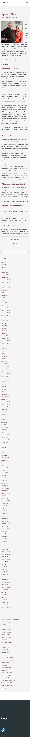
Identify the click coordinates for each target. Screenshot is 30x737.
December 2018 (5, 493)
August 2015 (4, 589)
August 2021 (4, 412)
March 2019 (4, 485)
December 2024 (5, 310)
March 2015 (4, 602)
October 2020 (4, 437)
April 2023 (4, 361)
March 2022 (4, 394)
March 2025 (4, 302)
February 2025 (5, 305)
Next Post (14, 243)
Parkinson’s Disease (6, 667)
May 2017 (4, 539)
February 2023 (5, 366)
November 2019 (5, 465)
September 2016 (5, 559)
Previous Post (15, 239)
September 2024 (5, 318)
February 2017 (5, 546)
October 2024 (4, 315)
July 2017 (3, 533)
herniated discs (12, 55)
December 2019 (5, 462)
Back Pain (4, 624)
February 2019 (5, 488)
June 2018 (4, 506)
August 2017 (4, 531)
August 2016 (4, 561)
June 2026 (4, 264)
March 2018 (4, 513)
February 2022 (5, 396)
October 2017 (4, 526)
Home (15, 698)
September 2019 (5, 470)
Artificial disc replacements (8, 622)
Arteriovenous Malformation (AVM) (10, 619)
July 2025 (3, 292)
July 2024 (3, 323)
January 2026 (5, 277)
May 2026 (4, 267)
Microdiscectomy (5, 662)
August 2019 (4, 473)
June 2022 (4, 386)
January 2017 (5, 549)
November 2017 (5, 523)
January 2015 (5, 605)
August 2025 (4, 290)
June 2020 (4, 447)
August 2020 (4, 442)
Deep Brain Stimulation (7, 642)
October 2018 (4, 498)
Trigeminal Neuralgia (6, 683)
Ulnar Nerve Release (6, 685)
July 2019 (3, 475)
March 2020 (4, 455)
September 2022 (5, 379)
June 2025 (4, 295)
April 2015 (4, 599)
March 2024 (4, 333)
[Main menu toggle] (27, 3)
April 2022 (4, 391)
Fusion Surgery (5, 647)
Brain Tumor (4, 627)
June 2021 (4, 417)
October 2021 (4, 407)
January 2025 (5, 307)
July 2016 (3, 564)
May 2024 (4, 328)
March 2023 (4, 363)
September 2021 (5, 409)
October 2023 (4, 346)
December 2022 (5, 371)
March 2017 (4, 544)
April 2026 (4, 269)
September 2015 (5, 587)
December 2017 (5, 521)
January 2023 (5, 368)
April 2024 (4, 330)
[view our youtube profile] (5, 718)
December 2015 (5, 582)
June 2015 (4, 594)
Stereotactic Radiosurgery (8, 677)
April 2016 (4, 572)
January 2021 (5, 429)
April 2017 (4, 541)
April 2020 (4, 452)
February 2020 (5, 457)
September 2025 (5, 287)
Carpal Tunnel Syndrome (7, 629)
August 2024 (4, 320)
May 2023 (4, 358)
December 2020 (5, 432)
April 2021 (4, 422)
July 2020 (3, 445)
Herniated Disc (13, 17)
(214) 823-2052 (13, 231)
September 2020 (5, 440)
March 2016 (4, 574)
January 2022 (5, 399)
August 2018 (4, 503)
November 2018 (5, 495)
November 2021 (5, 404)
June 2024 (4, 325)
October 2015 (4, 584)
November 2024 (5, 313)
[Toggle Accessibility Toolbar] (3, 730)
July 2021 (3, 414)
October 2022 (4, 376)
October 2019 (4, 467)
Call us (21, 229)
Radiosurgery (4, 670)
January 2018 (5, 518)
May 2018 (4, 508)
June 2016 (4, 567)
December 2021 (5, 401)
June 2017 (4, 536)
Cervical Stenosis (6, 637)
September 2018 (5, 500)
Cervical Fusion (5, 634)
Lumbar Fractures (6, 655)
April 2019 (4, 483)
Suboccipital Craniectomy (8, 680)
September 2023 (5, 348)
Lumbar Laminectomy (7, 657)
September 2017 (5, 528)
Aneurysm (4, 617)
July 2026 (3, 262)
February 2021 (5, 427)
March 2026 (4, 272)
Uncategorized (5, 688)
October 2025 (4, 285)
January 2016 (5, 579)
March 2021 (4, 424)
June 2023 (4, 356)
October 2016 (4, 556)
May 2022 (4, 389)
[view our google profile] (3, 718)
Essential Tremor (5, 644)
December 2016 (5, 551)
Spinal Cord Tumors (6, 672)
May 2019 (4, 480)
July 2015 (3, 592)
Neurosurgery (5, 665)
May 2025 (4, 297)
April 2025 (4, 300)
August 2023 (4, 351)
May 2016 (4, 569)
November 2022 (5, 374)
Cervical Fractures (6, 632)
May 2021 (4, 419)
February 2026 (5, 274)
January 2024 (5, 338)
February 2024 (5, 335)
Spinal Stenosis (5, 675)
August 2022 (4, 381)
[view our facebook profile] (1, 718)
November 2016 (5, 554)
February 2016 (5, 577)
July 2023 (3, 353)
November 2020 (5, 434)
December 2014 (5, 607)
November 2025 (5, 282)
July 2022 (3, 384)
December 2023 (5, 341)
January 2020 (5, 460)
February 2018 (5, 516)
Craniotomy (4, 639)
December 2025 (5, 280)
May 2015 (4, 597)
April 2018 (4, 511)
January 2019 (5, 490)
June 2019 (4, 478)
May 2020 (4, 450)
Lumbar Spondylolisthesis (8, 660)
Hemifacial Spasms (6, 650)
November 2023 (5, 343)
